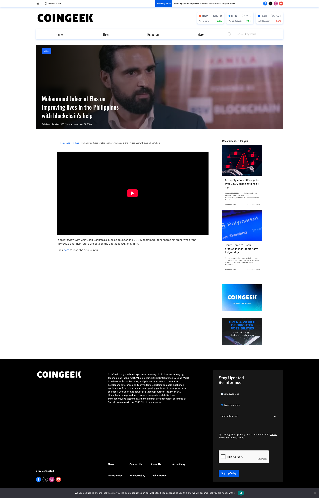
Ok (240, 493)
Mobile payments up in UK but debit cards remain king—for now (204, 3)
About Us (156, 464)
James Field (231, 204)
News (106, 34)
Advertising (178, 464)
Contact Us (135, 464)
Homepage (65, 143)
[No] (315, 493)
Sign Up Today (228, 473)
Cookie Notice (158, 475)
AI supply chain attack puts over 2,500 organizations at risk (242, 184)
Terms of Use (115, 475)
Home (59, 34)
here (66, 250)
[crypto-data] (210, 18)
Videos (46, 51)
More (201, 34)
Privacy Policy (137, 475)
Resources (153, 34)
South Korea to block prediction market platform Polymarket (241, 248)
